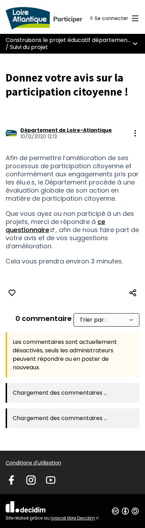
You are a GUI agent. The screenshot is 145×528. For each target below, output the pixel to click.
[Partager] (133, 292)
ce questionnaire (55, 225)
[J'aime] (12, 292)
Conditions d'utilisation (33, 462)
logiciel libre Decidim (75, 518)
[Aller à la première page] (55, 18)
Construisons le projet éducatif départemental (70, 40)
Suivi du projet (29, 47)
